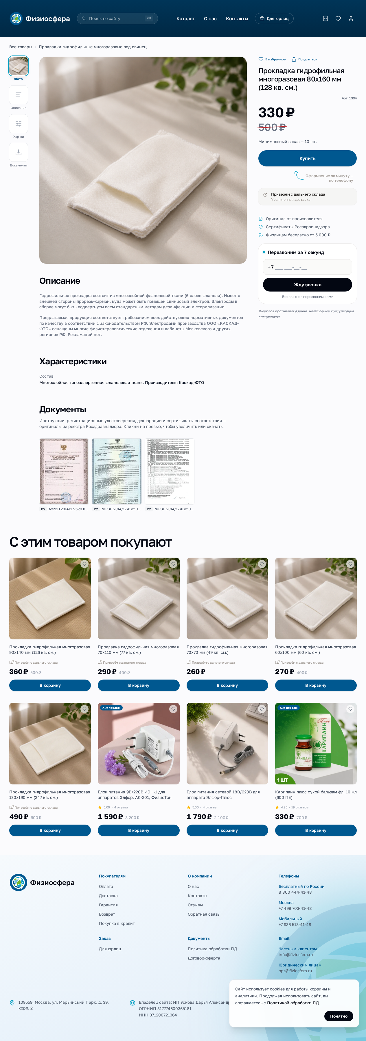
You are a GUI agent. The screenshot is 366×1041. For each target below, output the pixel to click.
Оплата (106, 886)
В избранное (275, 59)
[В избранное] (84, 564)
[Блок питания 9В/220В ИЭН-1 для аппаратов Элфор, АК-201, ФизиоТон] (138, 769)
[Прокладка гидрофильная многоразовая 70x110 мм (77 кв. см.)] (138, 624)
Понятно (338, 1016)
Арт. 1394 (349, 98)
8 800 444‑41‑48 (295, 892)
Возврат (107, 914)
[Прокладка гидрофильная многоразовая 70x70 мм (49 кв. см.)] (227, 624)
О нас (210, 18)
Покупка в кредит (117, 923)
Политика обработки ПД (212, 948)
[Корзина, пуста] (325, 18)
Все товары (20, 46)
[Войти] (351, 18)
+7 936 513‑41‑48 (295, 924)
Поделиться (307, 59)
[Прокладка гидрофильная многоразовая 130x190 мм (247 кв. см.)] (50, 769)
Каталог (185, 18)
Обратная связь (203, 914)
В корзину (50, 685)
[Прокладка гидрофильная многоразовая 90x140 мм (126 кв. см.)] (50, 624)
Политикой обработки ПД (293, 1002)
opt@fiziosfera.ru (295, 970)
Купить (307, 158)
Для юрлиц (278, 18)
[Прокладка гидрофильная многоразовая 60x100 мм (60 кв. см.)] (316, 624)
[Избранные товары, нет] (338, 18)
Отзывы (195, 904)
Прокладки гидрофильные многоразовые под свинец (93, 46)
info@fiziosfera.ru (296, 954)
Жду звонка (307, 284)
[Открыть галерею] (143, 160)
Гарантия (108, 904)
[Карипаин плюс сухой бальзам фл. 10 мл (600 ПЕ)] (316, 769)
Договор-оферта (204, 957)
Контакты (237, 18)
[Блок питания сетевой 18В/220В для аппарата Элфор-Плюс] (227, 769)
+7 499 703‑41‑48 (295, 908)
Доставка (108, 895)
